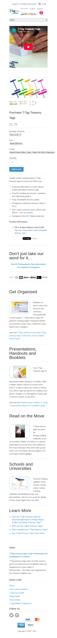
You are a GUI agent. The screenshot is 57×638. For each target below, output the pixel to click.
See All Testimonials (20, 264)
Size (11, 140)
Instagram (17, 615)
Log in (14, 4)
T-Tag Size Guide (16, 593)
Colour (12, 149)
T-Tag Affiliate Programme (20, 603)
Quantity (13, 158)
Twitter (11, 615)
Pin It (34, 238)
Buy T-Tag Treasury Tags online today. (28, 533)
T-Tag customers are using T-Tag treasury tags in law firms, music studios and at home (27, 335)
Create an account (28, 4)
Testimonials (14, 596)
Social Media (14, 600)
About (11, 585)
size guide (27, 212)
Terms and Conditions (18, 589)
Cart (44, 4)
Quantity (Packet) (17, 131)
